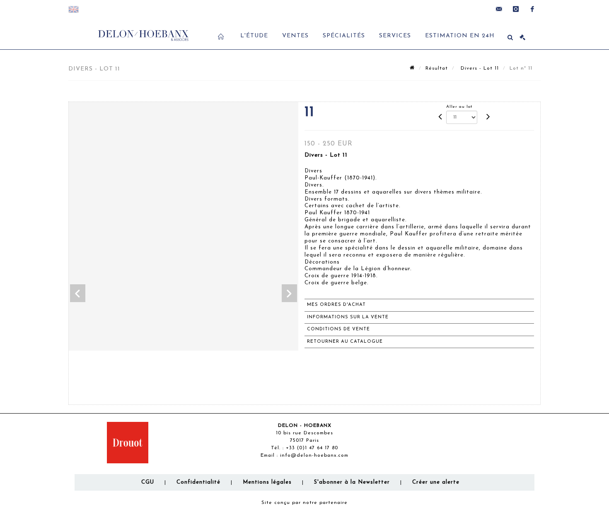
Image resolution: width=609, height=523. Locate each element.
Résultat (436, 68)
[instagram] (516, 9)
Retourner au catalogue (345, 341)
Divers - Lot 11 (479, 68)
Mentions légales (267, 482)
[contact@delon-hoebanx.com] (499, 9)
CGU (147, 482)
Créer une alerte (435, 482)
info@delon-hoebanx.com (314, 455)
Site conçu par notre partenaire (304, 502)
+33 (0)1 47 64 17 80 (312, 448)
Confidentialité (198, 482)
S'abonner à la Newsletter (352, 482)
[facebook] (532, 9)
